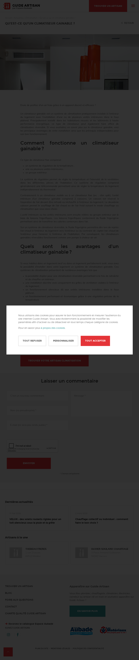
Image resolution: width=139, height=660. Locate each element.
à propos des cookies (53, 328)
